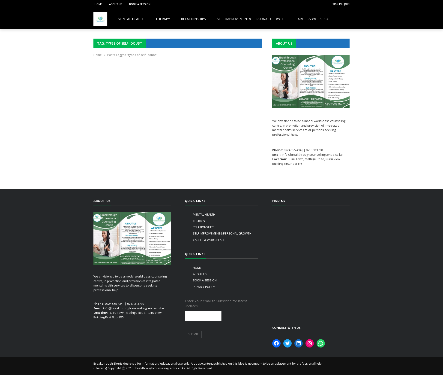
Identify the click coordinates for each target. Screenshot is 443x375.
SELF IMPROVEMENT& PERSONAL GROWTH (250, 19)
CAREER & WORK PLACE (314, 19)
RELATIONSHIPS (193, 19)
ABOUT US (115, 4)
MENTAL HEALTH (131, 19)
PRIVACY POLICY (204, 287)
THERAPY (163, 19)
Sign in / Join (341, 4)
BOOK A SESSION (139, 4)
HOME (98, 4)
